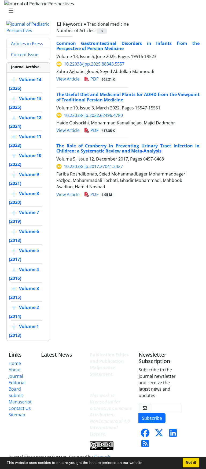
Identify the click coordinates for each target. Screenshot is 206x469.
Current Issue (24, 55)
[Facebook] (145, 434)
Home (15, 363)
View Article (68, 79)
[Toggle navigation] (101, 10)
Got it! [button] (191, 462)
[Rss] (145, 445)
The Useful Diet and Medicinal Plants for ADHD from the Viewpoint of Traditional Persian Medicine (128, 96)
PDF (102, 79)
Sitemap (17, 415)
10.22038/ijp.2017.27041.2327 (93, 166)
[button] (145, 463)
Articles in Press (27, 44)
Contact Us (20, 408)
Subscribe (152, 418)
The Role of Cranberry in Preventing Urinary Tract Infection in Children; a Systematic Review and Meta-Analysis (128, 148)
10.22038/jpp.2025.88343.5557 (94, 64)
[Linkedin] (173, 434)
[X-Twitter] (159, 434)
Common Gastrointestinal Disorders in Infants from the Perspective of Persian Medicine (128, 45)
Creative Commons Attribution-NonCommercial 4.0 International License (111, 421)
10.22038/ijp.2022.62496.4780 (93, 115)
